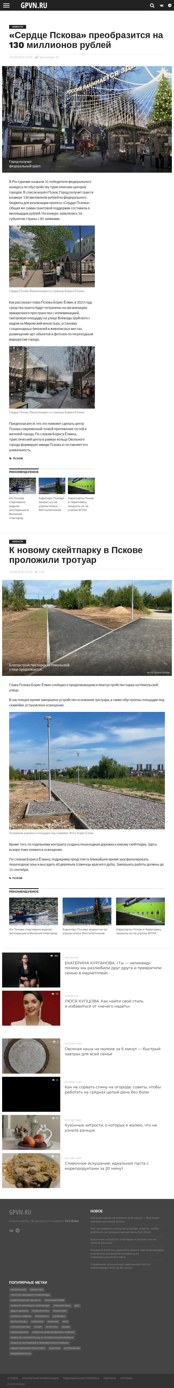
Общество (36, 1289)
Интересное (18, 1289)
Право (66, 1327)
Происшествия (54, 1300)
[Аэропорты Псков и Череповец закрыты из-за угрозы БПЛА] (81, 493)
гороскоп (37, 1321)
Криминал (42, 1316)
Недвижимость (21, 1353)
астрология (72, 1348)
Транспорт (60, 1311)
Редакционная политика (81, 1378)
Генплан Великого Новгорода (30, 1295)
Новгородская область (26, 1300)
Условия (126, 1378)
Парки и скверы (21, 1316)
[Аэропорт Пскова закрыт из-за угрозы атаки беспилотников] (52, 493)
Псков (18, 458)
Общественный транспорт (28, 1348)
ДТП (77, 1305)
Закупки (54, 1348)
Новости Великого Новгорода (30, 1305)
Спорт (38, 1327)
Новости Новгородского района (53, 1332)
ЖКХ (65, 1321)
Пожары (53, 1321)
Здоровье (59, 1316)
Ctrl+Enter (72, 1221)
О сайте (12, 1378)
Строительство (20, 1327)
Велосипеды (19, 1321)
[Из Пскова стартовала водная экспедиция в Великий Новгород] (22, 493)
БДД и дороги (19, 1311)
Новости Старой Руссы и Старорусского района (42, 1337)
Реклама (110, 1378)
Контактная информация (40, 1378)
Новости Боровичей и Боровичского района (40, 1343)
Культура (52, 1327)
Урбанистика (62, 1305)
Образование (19, 1332)
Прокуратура (40, 1311)
